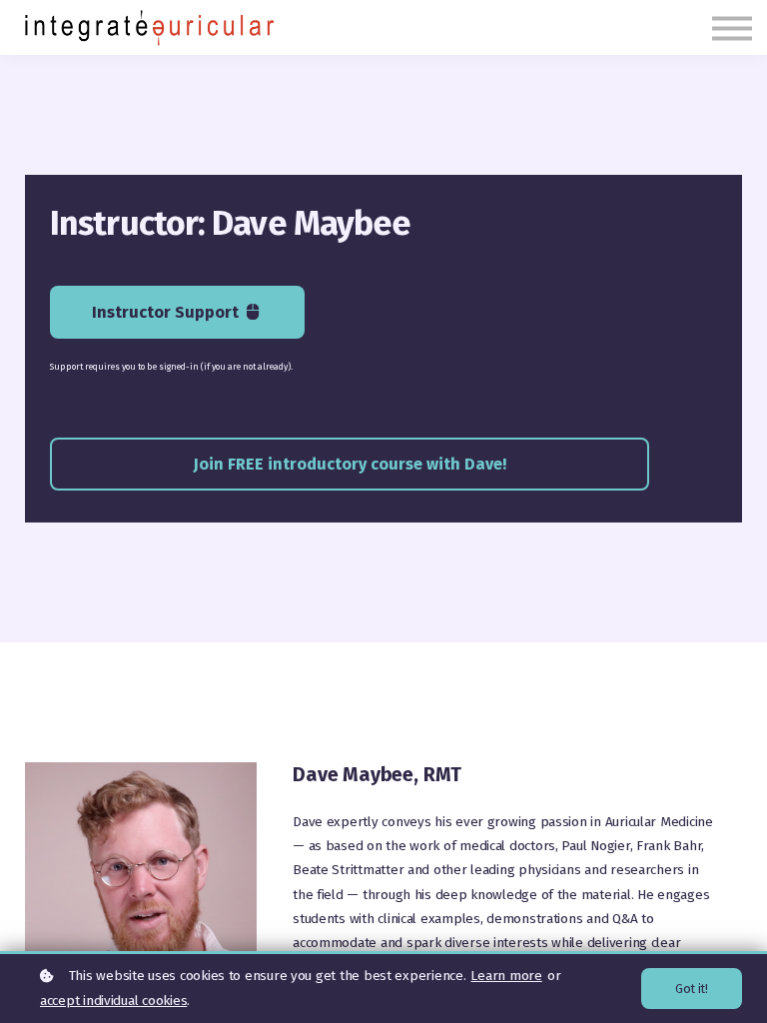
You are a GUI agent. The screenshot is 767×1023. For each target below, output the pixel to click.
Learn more (505, 975)
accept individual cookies (113, 1000)
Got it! (691, 988)
